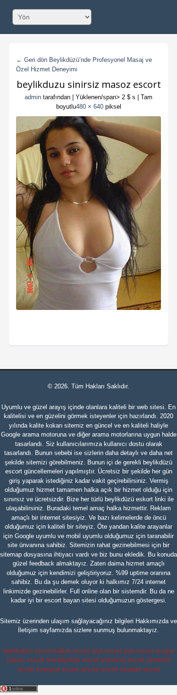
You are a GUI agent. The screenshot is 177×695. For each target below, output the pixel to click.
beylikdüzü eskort (129, 499)
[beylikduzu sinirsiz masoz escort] (88, 213)
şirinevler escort (122, 659)
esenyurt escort (57, 669)
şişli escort (107, 650)
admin (33, 97)
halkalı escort (71, 650)
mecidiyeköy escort (72, 659)
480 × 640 (89, 106)
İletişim (28, 630)
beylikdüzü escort (27, 650)
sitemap (11, 554)
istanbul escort (140, 669)
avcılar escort (99, 669)
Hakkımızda (152, 621)
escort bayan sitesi (70, 600)
